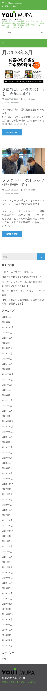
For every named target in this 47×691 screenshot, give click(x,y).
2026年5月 (7, 316)
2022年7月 (7, 504)
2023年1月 (7, 473)
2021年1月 (7, 567)
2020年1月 (7, 603)
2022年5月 (7, 515)
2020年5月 (7, 588)
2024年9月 (7, 384)
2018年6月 (7, 645)
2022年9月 (7, 494)
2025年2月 (7, 363)
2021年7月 (7, 551)
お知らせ (6, 658)
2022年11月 (7, 483)
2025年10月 (7, 327)
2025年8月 (7, 337)
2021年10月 (7, 535)
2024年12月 (7, 374)
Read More (11, 132)
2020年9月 (7, 582)
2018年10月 (7, 635)
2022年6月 (7, 509)
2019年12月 (7, 608)
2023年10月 (7, 431)
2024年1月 (7, 415)
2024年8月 (7, 389)
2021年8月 (7, 546)
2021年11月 (7, 530)
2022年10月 (7, 488)
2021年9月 (7, 541)
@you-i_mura (29, 99)
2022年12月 (7, 478)
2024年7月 (7, 395)
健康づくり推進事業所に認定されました (22, 276)
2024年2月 (7, 410)
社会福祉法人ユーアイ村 (12, 20)
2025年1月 (7, 369)
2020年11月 (7, 577)
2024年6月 (7, 400)
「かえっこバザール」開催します (18, 271)
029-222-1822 (10, 6)
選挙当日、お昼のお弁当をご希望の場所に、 (23, 91)
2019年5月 (7, 624)
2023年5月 (7, 452)
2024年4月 (7, 405)
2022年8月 (7, 499)
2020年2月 (7, 598)
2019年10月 (7, 614)
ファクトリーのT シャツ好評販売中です (23, 182)
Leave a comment (12, 102)
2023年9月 (7, 436)
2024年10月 (7, 379)
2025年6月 (7, 342)
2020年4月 (7, 593)
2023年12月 (7, 421)
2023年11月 (7, 426)
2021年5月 (7, 556)
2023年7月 (7, 442)
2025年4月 (7, 353)
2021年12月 (7, 525)
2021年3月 (7, 561)
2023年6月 (7, 447)
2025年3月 (7, 358)
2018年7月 (7, 640)
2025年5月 (7, 348)
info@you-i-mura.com (14, 3)
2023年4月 (7, 457)
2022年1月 (7, 520)
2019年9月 (7, 619)
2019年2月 (7, 629)
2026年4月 (7, 322)
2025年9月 (7, 332)
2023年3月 (7, 462)
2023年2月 (7, 468)
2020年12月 (7, 572)
